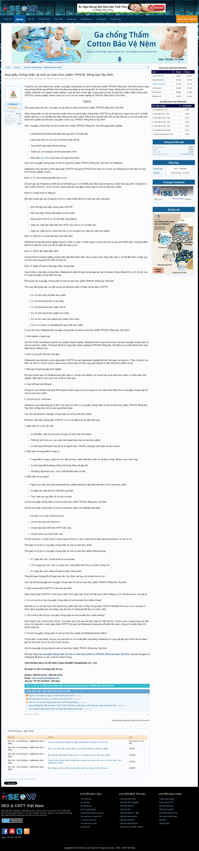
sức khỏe (44, 158)
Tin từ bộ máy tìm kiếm (89, 823)
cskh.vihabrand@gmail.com (45, 678)
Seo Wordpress (86, 806)
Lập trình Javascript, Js (129, 823)
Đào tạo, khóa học (166, 806)
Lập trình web (125, 809)
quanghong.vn (86, 19)
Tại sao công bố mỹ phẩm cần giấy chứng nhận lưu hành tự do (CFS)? (78, 742)
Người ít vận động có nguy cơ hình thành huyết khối (51, 695)
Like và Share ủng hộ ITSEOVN (20, 779)
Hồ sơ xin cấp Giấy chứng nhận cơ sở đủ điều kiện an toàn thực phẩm (78, 749)
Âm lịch (157, 173)
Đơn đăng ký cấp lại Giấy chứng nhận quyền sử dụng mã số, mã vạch (78, 768)
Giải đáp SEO (85, 827)
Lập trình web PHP (127, 820)
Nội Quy (18, 837)
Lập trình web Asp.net (128, 816)
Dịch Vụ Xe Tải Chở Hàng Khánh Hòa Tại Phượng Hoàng (53, 702)
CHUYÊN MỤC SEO (91, 794)
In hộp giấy (101, 19)
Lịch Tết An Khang (187, 154)
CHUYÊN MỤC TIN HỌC (132, 794)
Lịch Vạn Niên (44, 19)
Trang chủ (7, 19)
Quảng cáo (174, 209)
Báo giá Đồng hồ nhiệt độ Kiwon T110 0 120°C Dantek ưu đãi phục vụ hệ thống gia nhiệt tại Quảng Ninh (72, 705)
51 (20, 116)
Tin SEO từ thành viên (88, 820)
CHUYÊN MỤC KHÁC (170, 794)
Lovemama (71, 19)
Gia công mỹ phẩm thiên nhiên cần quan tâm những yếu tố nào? (56, 709)
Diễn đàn (19, 19)
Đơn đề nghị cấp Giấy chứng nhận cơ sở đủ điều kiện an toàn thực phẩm (79, 755)
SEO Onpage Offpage (88, 809)
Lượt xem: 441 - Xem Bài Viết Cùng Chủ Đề (48, 691)
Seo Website (85, 802)
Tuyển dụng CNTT (166, 802)
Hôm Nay (174, 163)
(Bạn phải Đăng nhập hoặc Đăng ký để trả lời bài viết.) (131, 720)
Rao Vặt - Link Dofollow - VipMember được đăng (33, 79)
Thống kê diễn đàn (173, 142)
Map (4, 837)
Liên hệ (31, 19)
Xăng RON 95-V (158, 76)
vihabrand (63, 79)
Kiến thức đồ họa (126, 806)
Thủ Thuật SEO (86, 799)
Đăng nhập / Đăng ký (187, 19)
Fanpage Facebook (174, 182)
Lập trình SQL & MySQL (129, 802)
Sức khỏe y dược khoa (168, 813)
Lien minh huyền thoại (168, 816)
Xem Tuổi (58, 19)
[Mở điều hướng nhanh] (148, 67)
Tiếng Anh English (166, 809)
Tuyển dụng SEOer (166, 799)
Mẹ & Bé (162, 820)
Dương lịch (158, 169)
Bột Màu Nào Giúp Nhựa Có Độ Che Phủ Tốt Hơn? (50, 699)
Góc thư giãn (164, 823)
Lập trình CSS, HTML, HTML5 (131, 827)
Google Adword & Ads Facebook (92, 813)
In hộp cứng (115, 19)
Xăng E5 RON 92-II (159, 84)
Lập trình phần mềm (128, 799)
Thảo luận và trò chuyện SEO (91, 816)
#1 (149, 714)
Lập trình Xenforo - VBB (129, 813)
